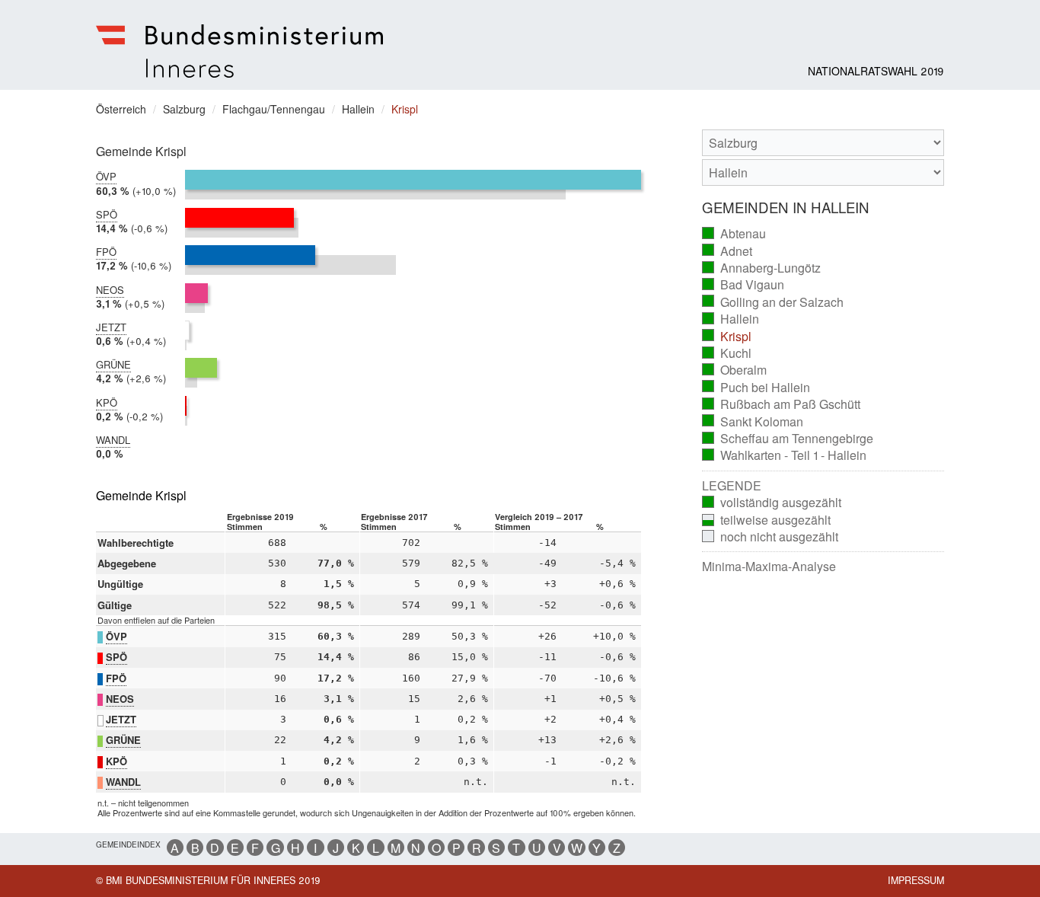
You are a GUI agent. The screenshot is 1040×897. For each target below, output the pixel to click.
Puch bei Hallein (756, 387)
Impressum (916, 880)
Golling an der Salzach (773, 302)
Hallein (731, 319)
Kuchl (727, 353)
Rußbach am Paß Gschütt (781, 404)
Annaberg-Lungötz (762, 268)
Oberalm (735, 370)
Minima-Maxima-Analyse (769, 566)
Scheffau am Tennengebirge (788, 438)
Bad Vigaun (743, 284)
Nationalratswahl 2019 (876, 70)
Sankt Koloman (753, 421)
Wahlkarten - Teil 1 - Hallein (784, 455)
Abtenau (734, 233)
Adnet (727, 251)
